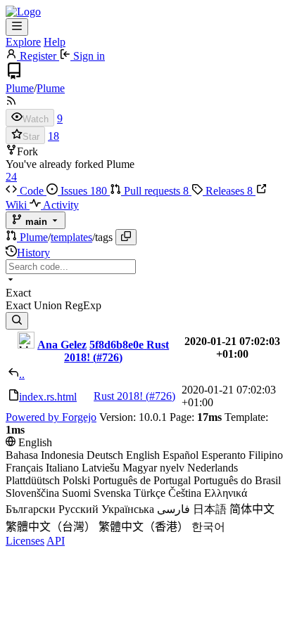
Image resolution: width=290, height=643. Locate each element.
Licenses (25, 541)
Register (38, 56)
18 (53, 136)
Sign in (87, 56)
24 (11, 177)
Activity (60, 205)
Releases (228, 191)
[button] (13, 237)
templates (71, 237)
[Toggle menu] (17, 27)
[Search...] (17, 321)
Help (54, 42)
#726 (107, 357)
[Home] (23, 12)
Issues (82, 191)
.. (22, 374)
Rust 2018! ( (121, 396)
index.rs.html (48, 397)
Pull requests (155, 191)
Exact (20, 305)
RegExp (83, 305)
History (33, 253)
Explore (23, 42)
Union (49, 305)
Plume (20, 88)
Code (31, 191)
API (55, 541)
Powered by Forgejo (51, 417)
